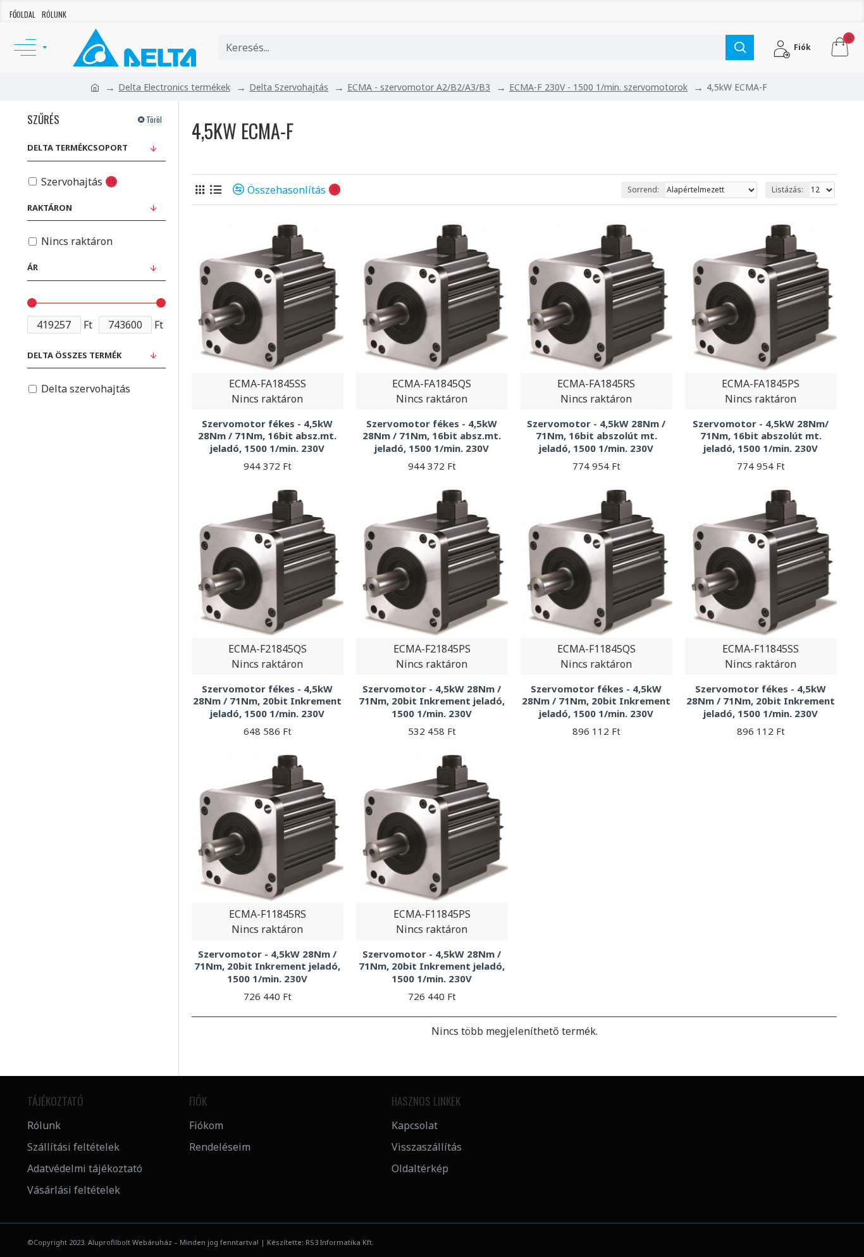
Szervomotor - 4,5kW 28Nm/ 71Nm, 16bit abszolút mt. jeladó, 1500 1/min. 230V (761, 436)
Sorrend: (643, 189)
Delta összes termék (74, 355)
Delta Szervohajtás (288, 87)
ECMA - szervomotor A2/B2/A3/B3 (418, 87)
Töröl (154, 119)
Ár (32, 267)
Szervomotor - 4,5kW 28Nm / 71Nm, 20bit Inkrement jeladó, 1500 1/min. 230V (432, 701)
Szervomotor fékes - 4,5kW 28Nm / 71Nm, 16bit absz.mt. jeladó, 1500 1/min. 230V (267, 436)
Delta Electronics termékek (174, 87)
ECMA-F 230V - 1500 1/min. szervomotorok (598, 87)
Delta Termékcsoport (77, 147)
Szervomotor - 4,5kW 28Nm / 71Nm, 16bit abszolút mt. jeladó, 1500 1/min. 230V (596, 436)
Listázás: (787, 189)
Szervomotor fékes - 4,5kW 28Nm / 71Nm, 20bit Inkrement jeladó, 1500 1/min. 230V (267, 701)
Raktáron (49, 207)
